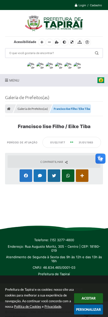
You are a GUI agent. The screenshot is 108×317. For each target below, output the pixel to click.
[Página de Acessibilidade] (87, 42)
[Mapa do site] (79, 42)
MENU (14, 80)
